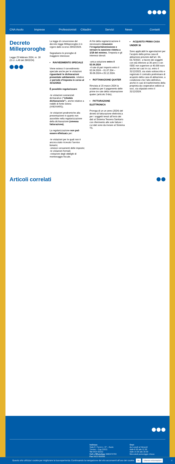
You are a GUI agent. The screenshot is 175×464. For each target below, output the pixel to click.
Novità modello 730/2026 (109, 251)
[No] (171, 460)
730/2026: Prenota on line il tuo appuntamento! (126, 308)
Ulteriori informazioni (152, 460)
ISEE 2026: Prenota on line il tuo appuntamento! (127, 364)
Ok (138, 460)
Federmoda (96, 245)
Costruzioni (96, 188)
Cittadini (94, 301)
